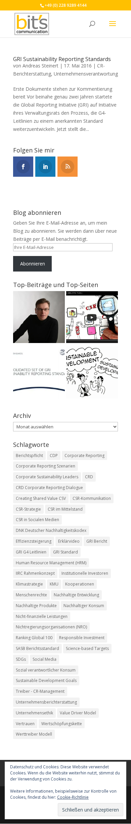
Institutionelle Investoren (84, 573)
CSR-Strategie (28, 509)
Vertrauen (25, 724)
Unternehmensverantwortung (86, 73)
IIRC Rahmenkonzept (35, 573)
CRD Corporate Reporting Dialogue (49, 487)
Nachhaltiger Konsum (83, 605)
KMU (54, 584)
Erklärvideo (69, 541)
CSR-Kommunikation (92, 498)
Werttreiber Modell (34, 734)
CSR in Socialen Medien (37, 519)
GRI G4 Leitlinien (31, 552)
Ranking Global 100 (34, 638)
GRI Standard (65, 552)
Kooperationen (79, 584)
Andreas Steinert (40, 65)
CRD (89, 477)
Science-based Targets (87, 648)
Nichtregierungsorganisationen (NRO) (51, 627)
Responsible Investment (81, 638)
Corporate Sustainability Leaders (47, 477)
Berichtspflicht (29, 455)
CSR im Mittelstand (65, 509)
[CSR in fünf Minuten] (92, 318)
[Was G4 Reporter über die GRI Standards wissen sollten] (39, 374)
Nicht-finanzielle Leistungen (42, 616)
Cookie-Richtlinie (73, 797)
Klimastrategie (29, 584)
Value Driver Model (78, 713)
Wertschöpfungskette (61, 724)
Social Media (44, 659)
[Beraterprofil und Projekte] (39, 318)
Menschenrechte (31, 595)
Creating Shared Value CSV (41, 498)
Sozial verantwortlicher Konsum (46, 670)
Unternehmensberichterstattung (46, 702)
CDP (54, 455)
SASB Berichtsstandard (37, 648)
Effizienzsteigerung (33, 541)
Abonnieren (32, 263)
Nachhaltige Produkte (36, 605)
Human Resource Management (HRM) (51, 563)
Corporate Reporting (84, 455)
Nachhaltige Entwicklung (76, 595)
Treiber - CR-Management (40, 691)
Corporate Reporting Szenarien (45, 466)
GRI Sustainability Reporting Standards (62, 59)
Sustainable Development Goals (46, 680)
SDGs (21, 659)
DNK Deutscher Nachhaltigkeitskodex (51, 530)
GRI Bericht (96, 541)
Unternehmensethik (34, 713)
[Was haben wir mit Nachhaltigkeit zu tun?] (92, 374)
